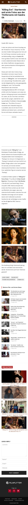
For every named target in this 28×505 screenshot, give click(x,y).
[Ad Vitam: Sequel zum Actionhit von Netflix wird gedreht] (5, 301)
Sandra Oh (21, 279)
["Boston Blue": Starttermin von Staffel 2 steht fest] (5, 339)
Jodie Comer (5, 277)
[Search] (26, 2)
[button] (2, 2)
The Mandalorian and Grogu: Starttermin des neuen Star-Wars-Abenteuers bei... (18, 292)
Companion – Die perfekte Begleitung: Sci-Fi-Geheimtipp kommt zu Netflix (18, 316)
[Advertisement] (14, 132)
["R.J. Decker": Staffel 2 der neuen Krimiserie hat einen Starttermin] (5, 347)
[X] (14, 490)
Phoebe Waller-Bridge (8, 279)
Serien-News (14, 6)
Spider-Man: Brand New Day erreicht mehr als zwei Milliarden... (18, 308)
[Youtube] (18, 490)
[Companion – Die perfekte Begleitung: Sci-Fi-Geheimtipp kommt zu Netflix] (5, 316)
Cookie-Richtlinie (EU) (19, 500)
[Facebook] (9, 490)
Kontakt (20, 498)
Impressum (7, 498)
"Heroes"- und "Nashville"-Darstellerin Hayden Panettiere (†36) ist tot (18, 324)
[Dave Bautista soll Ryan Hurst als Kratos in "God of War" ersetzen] (5, 354)
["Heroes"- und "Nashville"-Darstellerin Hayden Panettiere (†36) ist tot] (5, 324)
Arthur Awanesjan (9, 21)
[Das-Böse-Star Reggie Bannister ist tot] (5, 332)
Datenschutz (14, 498)
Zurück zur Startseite (8, 500)
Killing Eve (15, 277)
